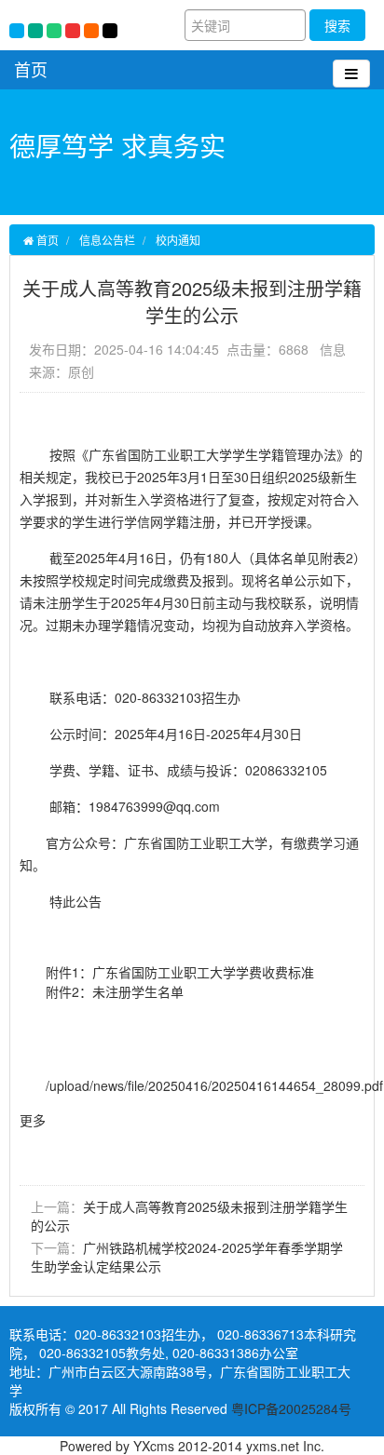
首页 (31, 69)
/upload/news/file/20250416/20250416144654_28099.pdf (214, 1085)
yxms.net (272, 1445)
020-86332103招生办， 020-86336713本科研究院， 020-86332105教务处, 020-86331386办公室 (182, 1343)
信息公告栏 (107, 240)
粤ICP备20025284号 (291, 1408)
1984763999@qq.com (154, 806)
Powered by (96, 1445)
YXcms (153, 1445)
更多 (33, 1120)
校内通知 (178, 240)
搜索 (337, 25)
